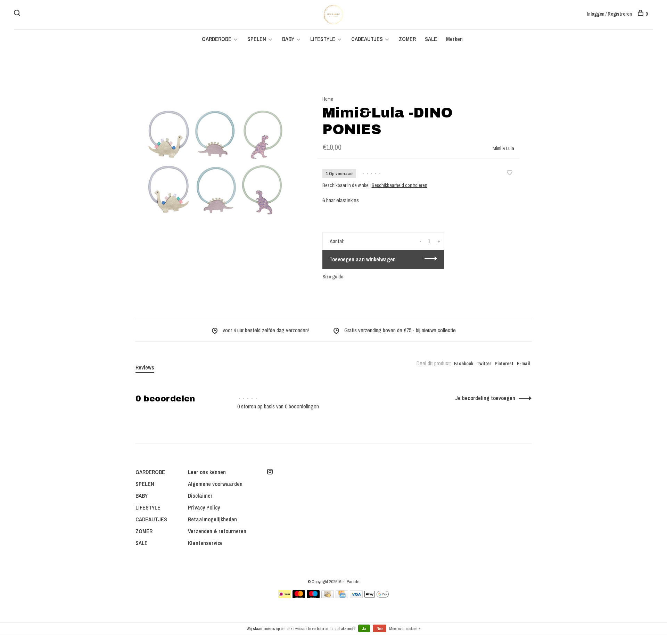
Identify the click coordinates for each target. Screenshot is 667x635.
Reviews (144, 367)
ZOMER (407, 39)
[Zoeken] (18, 14)
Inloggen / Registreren (609, 14)
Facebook (463, 363)
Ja (364, 629)
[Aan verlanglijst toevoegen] (509, 173)
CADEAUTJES (367, 39)
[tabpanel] (215, 163)
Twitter (484, 363)
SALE (431, 39)
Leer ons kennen (207, 472)
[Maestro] (313, 596)
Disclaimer (200, 495)
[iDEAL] (284, 596)
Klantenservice (205, 543)
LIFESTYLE (322, 39)
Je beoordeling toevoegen (485, 398)
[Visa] (356, 596)
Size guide (332, 277)
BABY (288, 39)
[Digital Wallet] (376, 596)
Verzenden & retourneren (217, 531)
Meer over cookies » (404, 629)
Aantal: (337, 241)
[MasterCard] (299, 596)
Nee (379, 629)
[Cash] (327, 596)
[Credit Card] (342, 596)
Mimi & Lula (503, 148)
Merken (454, 39)
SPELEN (256, 39)
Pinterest (504, 363)
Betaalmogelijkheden (212, 519)
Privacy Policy (204, 507)
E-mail (523, 363)
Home (327, 99)
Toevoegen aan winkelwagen (362, 259)
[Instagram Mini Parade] (270, 472)
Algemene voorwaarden (215, 484)
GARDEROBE (216, 39)
